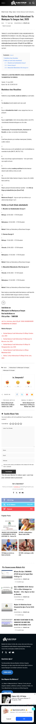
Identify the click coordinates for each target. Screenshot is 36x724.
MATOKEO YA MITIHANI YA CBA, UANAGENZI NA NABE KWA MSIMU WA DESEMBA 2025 (23, 622)
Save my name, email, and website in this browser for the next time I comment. (19, 465)
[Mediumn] (22, 493)
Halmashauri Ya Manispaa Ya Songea (19, 367)
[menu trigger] (4, 3)
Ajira (3, 23)
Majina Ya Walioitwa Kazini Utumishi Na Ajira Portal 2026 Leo (24, 607)
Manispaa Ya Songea (9, 370)
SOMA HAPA (7, 672)
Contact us (17, 487)
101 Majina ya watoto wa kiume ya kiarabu (8, 554)
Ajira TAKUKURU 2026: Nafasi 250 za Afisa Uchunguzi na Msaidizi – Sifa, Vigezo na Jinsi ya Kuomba (24, 590)
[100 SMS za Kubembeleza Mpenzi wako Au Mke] (26, 524)
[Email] (32, 395)
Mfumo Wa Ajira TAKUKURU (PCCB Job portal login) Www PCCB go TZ (23, 574)
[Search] (33, 3)
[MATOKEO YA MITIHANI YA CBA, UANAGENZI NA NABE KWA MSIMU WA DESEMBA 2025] (7, 622)
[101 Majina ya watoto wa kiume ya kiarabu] (9, 545)
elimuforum (26, 23)
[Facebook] (17, 395)
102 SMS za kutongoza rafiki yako (26, 554)
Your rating (5, 423)
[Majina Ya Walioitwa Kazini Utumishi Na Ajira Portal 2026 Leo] (7, 607)
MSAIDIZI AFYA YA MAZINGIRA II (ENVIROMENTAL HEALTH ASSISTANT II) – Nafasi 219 (9, 534)
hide (11, 55)
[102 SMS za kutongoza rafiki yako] (26, 545)
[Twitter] (22, 395)
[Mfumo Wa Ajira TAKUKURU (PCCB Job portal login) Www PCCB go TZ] (7, 574)
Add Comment (7, 26)
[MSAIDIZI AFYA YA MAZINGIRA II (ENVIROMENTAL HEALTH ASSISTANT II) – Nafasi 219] (9, 524)
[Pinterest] (27, 395)
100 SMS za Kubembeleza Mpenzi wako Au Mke (25, 533)
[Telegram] (19, 493)
